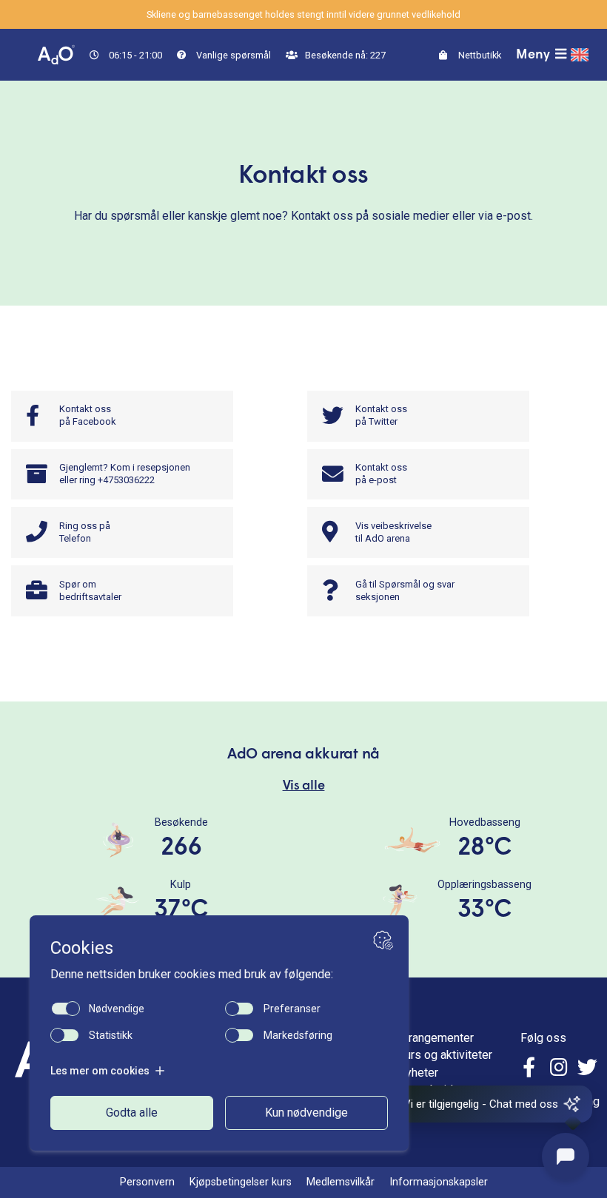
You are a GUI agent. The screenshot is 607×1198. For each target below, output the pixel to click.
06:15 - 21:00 (134, 55)
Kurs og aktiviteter (445, 1055)
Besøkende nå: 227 (344, 55)
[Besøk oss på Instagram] (559, 1069)
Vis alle (304, 786)
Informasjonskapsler (438, 1182)
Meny (534, 55)
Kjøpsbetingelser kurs (241, 1182)
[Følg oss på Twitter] (587, 1069)
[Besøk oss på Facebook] (531, 1069)
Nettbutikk (478, 55)
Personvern (147, 1182)
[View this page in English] (579, 54)
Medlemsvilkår (340, 1182)
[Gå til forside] (56, 54)
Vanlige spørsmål (232, 55)
